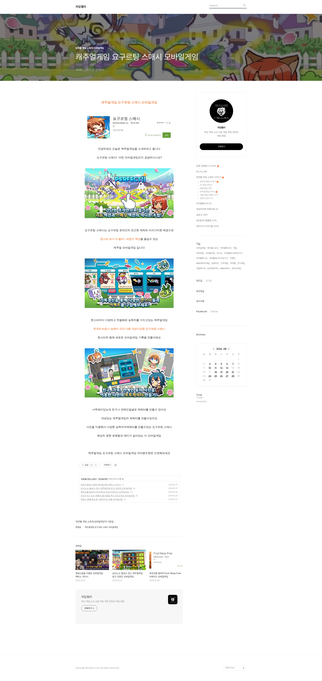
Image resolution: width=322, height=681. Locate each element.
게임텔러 (80, 6)
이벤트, (233, 258)
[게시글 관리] (96, 465)
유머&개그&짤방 (206, 220)
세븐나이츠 (206, 198)
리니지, (220, 253)
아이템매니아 (204, 203)
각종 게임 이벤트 (209, 195)
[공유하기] (91, 465)
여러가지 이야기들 (207, 226)
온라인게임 (208, 181)
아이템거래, (210, 253)
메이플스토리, (213, 248)
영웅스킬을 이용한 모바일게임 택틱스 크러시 (101, 484)
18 (215, 372)
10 (210, 368)
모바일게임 (103, 479)
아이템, (233, 263)
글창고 (202, 214)
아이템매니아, (202, 258)
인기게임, (241, 263)
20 (227, 372)
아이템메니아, (226, 248)
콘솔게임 (206, 188)
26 (221, 376)
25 (215, 376)
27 (227, 376)
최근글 (199, 280)
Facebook (201, 311)
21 (233, 372)
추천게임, (200, 253)
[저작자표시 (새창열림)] (115, 465)
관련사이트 (229, 667)
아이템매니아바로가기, (233, 253)
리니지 (201, 171)
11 (216, 368)
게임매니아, (201, 268)
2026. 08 (221, 348)
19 (221, 372)
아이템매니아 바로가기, (219, 258)
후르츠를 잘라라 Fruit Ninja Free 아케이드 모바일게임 (105, 492)
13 (227, 368)
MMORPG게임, (203, 263)
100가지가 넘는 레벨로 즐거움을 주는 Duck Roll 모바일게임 (108, 495)
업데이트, (215, 263)
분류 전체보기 (206, 166)
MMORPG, (225, 268)
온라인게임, (236, 268)
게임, (235, 248)
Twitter (214, 311)
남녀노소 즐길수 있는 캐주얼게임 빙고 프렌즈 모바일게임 (106, 488)
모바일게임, (201, 248)
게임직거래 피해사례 (207, 209)
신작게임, (225, 263)
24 (209, 376)
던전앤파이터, (213, 268)
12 (221, 368)
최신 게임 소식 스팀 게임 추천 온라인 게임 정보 (102, 601)
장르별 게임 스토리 (88, 479)
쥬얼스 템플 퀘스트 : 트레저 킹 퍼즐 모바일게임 (102, 499)
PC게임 (206, 185)
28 (233, 376)
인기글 (209, 280)
